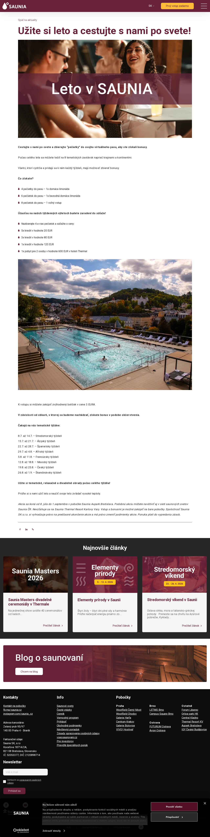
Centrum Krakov (125, 721)
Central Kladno (190, 717)
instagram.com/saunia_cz (18, 713)
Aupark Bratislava (191, 725)
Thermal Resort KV (192, 721)
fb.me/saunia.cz (12, 709)
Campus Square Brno (161, 713)
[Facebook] (20, 529)
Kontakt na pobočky (14, 705)
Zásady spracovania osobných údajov (78, 733)
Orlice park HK (190, 713)
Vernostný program (68, 717)
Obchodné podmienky (69, 725)
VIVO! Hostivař (124, 729)
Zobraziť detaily (52, 830)
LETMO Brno (156, 709)
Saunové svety (65, 705)
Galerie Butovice (125, 725)
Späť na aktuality (27, 20)
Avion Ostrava (157, 730)
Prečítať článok (52, 625)
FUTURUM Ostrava (160, 726)
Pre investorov (65, 741)
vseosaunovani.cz (67, 737)
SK (150, 5)
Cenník (60, 713)
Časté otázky (64, 709)
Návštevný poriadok (68, 729)
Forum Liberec (190, 709)
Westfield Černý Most (128, 709)
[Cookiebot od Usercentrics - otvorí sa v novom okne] (21, 830)
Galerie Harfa (123, 717)
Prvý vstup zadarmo (177, 6)
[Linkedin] (26, 529)
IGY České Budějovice (194, 729)
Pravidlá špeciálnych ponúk (72, 745)
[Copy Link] (32, 529)
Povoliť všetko (174, 806)
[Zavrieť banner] (205, 803)
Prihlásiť (61, 721)
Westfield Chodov (126, 713)
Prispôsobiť (172, 817)
